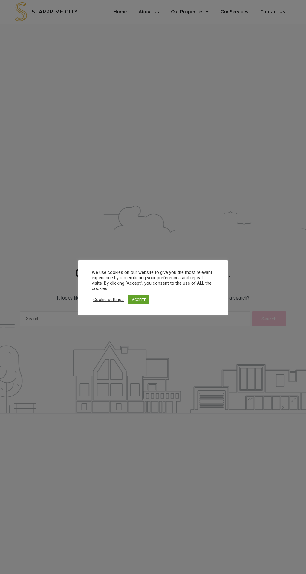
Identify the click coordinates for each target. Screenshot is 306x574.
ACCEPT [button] (139, 299)
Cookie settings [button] (108, 299)
